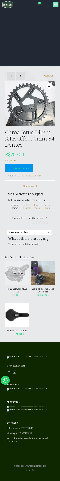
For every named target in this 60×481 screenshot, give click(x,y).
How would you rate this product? (29, 218)
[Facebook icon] (27, 470)
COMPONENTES (25, 175)
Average (40, 222)
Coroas (37, 175)
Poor (34, 222)
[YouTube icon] (30, 470)
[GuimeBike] (7, 4)
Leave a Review (14, 206)
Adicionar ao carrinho (18, 168)
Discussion (30, 186)
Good (43, 222)
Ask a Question (26, 206)
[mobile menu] (55, 4)
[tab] (30, 186)
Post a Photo (47, 206)
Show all (49, 76)
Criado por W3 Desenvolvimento (30, 466)
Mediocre (37, 222)
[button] (49, 86)
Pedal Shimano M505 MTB (17, 290)
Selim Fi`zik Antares (17, 330)
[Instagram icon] (33, 470)
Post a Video (37, 206)
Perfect (46, 222)
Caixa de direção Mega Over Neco (43, 290)
